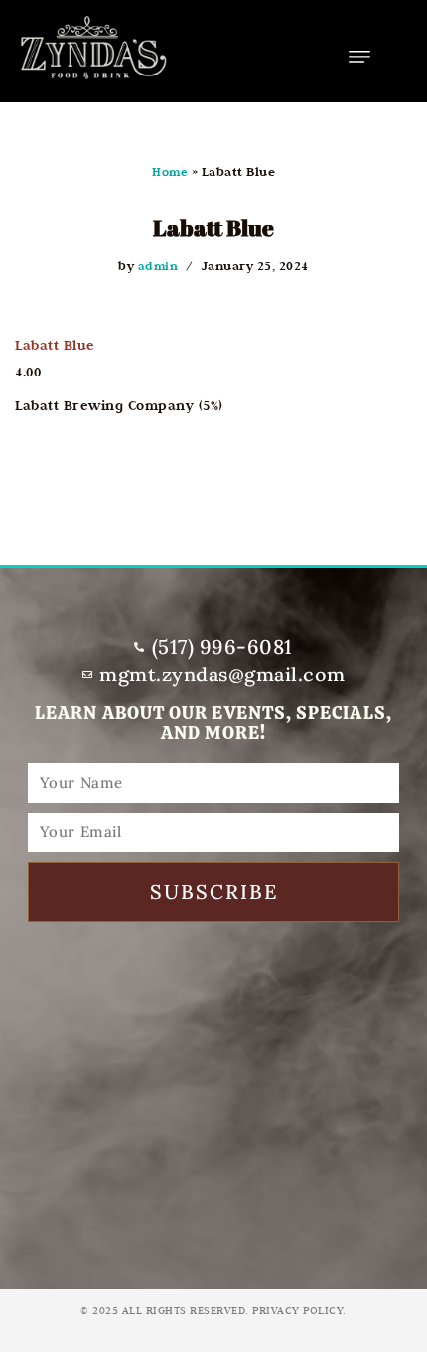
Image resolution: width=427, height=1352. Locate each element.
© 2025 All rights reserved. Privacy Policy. (213, 1310)
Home (170, 171)
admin (158, 265)
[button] (359, 56)
